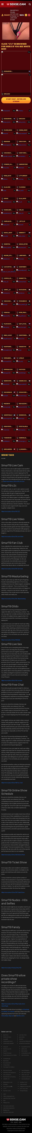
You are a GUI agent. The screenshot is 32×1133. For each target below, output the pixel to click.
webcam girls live (26, 1076)
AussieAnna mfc (25, 1046)
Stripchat (11, 1016)
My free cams (20, 1016)
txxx (4, 1100)
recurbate (3, 458)
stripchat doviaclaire (24, 1043)
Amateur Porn (23, 1082)
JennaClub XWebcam (25, 1041)
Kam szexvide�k (7, 1086)
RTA (12, 1122)
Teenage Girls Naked (8, 1067)
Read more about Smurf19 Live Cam (13, 481)
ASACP (16, 1122)
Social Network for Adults (10, 1055)
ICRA (20, 1122)
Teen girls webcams (8, 1106)
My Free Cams (7, 1090)
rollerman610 (23, 1084)
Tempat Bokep (23, 1090)
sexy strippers (7, 1074)
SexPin (5, 1051)
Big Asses (6, 1060)
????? (4, 1088)
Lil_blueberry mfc (26, 1053)
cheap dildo (6, 1065)
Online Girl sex (7, 1037)
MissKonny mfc (7, 1049)
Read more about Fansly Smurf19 (11, 968)
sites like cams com (8, 1112)
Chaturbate (4, 1016)
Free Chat (11, 783)
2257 (4, 1094)
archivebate (25, 1009)
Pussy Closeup (7, 1053)
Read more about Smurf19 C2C (10, 511)
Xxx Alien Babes (26, 1072)
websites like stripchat (9, 1098)
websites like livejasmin (9, 1072)
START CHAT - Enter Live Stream (16, 100)
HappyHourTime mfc (25, 1086)
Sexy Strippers (25, 1070)
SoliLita (21, 1039)
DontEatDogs (6, 1058)
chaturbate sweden (8, 1043)
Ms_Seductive (7, 1062)
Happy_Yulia (6, 1102)
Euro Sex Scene (7, 1070)
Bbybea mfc (6, 1110)
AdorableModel (26, 1079)
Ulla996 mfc (6, 1079)
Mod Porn (5, 1035)
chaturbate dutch (8, 1041)
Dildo (10, 640)
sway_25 (5, 1046)
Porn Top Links (24, 1088)
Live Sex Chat (22, 1035)
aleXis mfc (24, 1049)
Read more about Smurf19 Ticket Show (12, 892)
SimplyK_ (5, 1084)
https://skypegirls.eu (8, 1096)
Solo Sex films (25, 1055)
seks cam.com (25, 1074)
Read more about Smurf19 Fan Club (12, 569)
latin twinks (24, 1051)
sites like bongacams (8, 1108)
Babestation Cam (7, 1082)
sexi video (22, 1037)
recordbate (11, 1011)
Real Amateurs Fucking (9, 1076)
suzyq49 (5, 1039)
